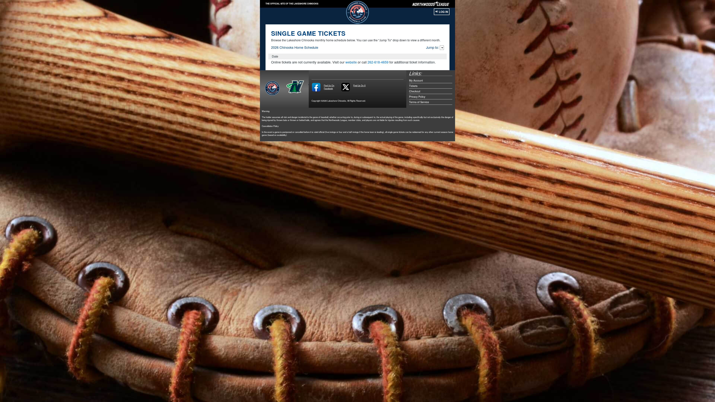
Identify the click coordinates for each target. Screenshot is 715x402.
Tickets (413, 86)
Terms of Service (419, 102)
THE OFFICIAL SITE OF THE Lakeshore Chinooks (292, 3)
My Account (416, 80)
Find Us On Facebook (329, 87)
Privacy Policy (417, 96)
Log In (443, 12)
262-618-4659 (378, 62)
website (351, 62)
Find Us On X (359, 85)
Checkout (414, 91)
